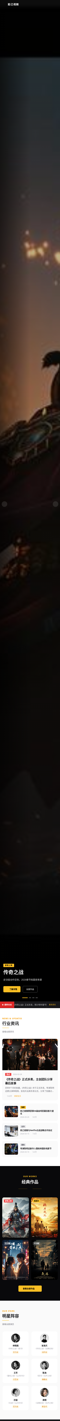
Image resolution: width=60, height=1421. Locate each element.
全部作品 (30, 989)
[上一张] (4, 504)
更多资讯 (52, 1005)
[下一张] (55, 504)
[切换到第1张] (25, 997)
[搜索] (49, 4)
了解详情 (13, 989)
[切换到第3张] (33, 997)
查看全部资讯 (8, 1031)
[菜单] (55, 4)
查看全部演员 (8, 1324)
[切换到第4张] (37, 997)
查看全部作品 (29, 1288)
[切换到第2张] (30, 997)
